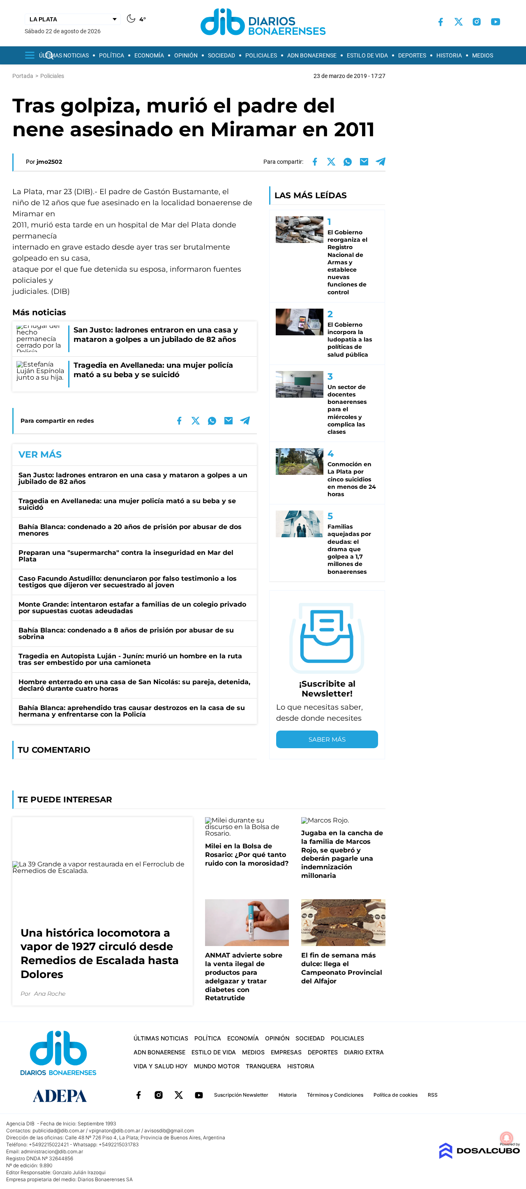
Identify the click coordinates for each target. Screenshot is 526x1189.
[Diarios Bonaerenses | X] (459, 21)
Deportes (412, 55)
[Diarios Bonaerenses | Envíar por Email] (364, 162)
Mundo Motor (217, 1066)
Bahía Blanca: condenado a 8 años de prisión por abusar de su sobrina (126, 633)
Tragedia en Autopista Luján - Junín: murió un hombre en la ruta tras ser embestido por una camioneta (130, 659)
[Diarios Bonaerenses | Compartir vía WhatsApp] (348, 162)
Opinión (186, 55)
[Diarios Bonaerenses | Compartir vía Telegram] (380, 162)
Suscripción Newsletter (241, 1095)
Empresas (286, 1052)
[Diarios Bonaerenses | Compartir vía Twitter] (331, 162)
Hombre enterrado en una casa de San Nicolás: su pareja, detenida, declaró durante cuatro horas (134, 685)
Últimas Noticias (64, 55)
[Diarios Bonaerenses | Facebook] (440, 22)
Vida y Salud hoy (161, 1066)
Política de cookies (396, 1095)
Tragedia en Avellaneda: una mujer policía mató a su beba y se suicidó (127, 504)
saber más (327, 739)
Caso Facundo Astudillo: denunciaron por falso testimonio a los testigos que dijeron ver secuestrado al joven (127, 582)
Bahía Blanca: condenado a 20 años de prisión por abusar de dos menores (130, 530)
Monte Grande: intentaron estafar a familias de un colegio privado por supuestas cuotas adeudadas (132, 607)
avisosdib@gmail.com (169, 1130)
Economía (149, 55)
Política (111, 55)
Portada (22, 76)
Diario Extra (364, 1052)
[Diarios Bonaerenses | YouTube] (495, 21)
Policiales (261, 55)
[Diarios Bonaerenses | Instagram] (477, 22)
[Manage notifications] (506, 1138)
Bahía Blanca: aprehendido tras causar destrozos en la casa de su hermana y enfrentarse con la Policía (131, 711)
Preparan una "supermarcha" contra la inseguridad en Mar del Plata (125, 556)
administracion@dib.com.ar (52, 1151)
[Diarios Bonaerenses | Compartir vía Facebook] (315, 162)
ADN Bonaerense (312, 55)
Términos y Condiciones (335, 1095)
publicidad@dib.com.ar (58, 1130)
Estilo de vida (367, 55)
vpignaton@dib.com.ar (114, 1130)
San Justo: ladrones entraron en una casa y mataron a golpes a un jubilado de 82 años (132, 478)
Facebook (138, 1095)
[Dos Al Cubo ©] (479, 1157)
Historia (449, 55)
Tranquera (263, 1066)
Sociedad (221, 55)
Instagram (159, 1095)
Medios (482, 55)
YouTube (199, 1095)
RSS (433, 1095)
